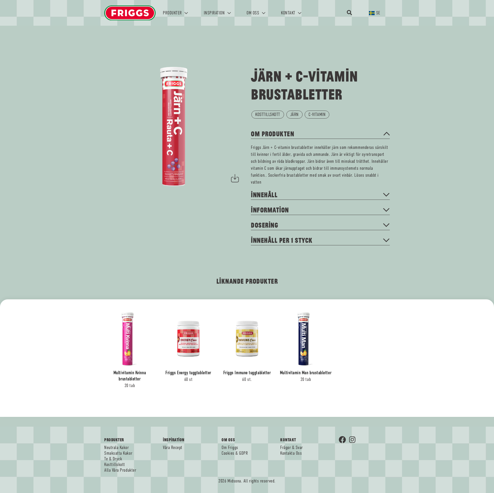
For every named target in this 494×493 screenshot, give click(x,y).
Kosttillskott (114, 464)
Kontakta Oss (291, 453)
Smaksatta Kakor (118, 453)
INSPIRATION (215, 13)
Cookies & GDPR (235, 453)
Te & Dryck (113, 459)
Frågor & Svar (291, 447)
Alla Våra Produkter (120, 470)
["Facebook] (344, 440)
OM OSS (253, 13)
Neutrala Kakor (116, 447)
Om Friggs (230, 447)
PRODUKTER (173, 13)
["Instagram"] (354, 440)
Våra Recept (172, 447)
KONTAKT (288, 13)
